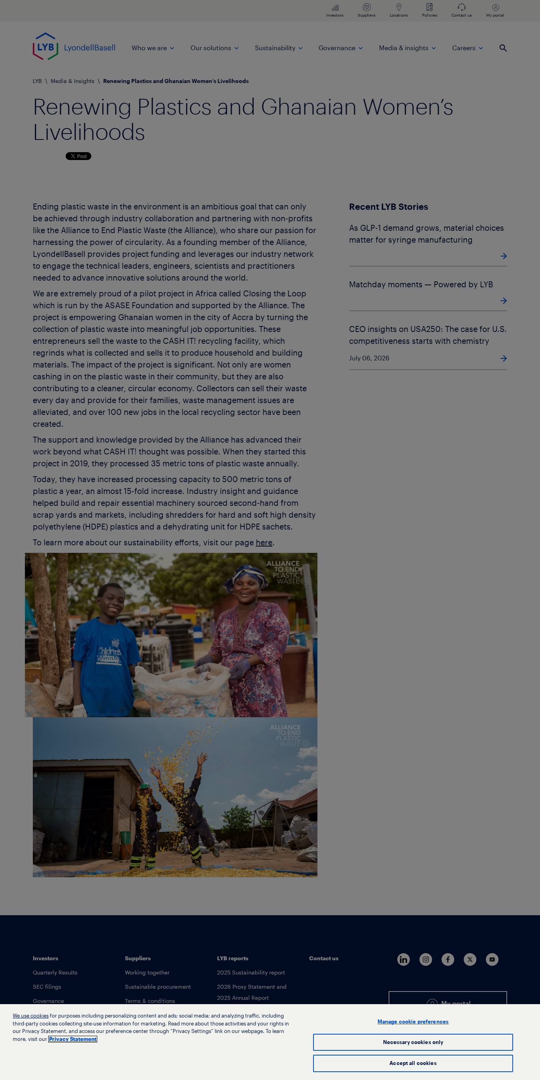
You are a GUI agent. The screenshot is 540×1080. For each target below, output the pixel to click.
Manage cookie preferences (413, 1021)
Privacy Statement (72, 1039)
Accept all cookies (412, 1063)
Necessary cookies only (413, 1042)
